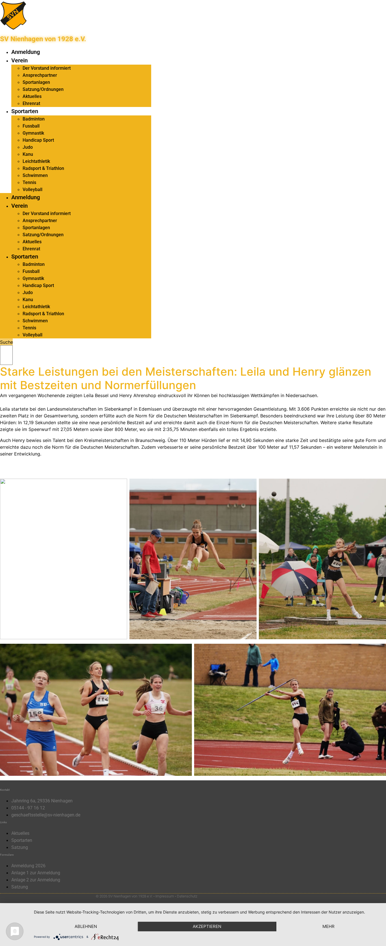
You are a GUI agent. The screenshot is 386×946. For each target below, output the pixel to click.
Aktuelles (32, 96)
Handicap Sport (38, 140)
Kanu (28, 154)
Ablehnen (86, 926)
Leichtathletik (36, 161)
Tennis (29, 182)
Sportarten (24, 111)
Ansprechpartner (40, 75)
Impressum (164, 896)
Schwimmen (35, 175)
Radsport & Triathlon (43, 168)
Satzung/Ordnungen (43, 89)
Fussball (31, 126)
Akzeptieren (207, 926)
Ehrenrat (31, 103)
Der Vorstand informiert (47, 68)
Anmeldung (25, 52)
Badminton (34, 119)
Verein (19, 60)
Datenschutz (187, 896)
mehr (328, 926)
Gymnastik (33, 133)
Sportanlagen (36, 82)
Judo (28, 147)
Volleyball (32, 189)
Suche (6, 342)
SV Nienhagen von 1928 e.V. (43, 39)
